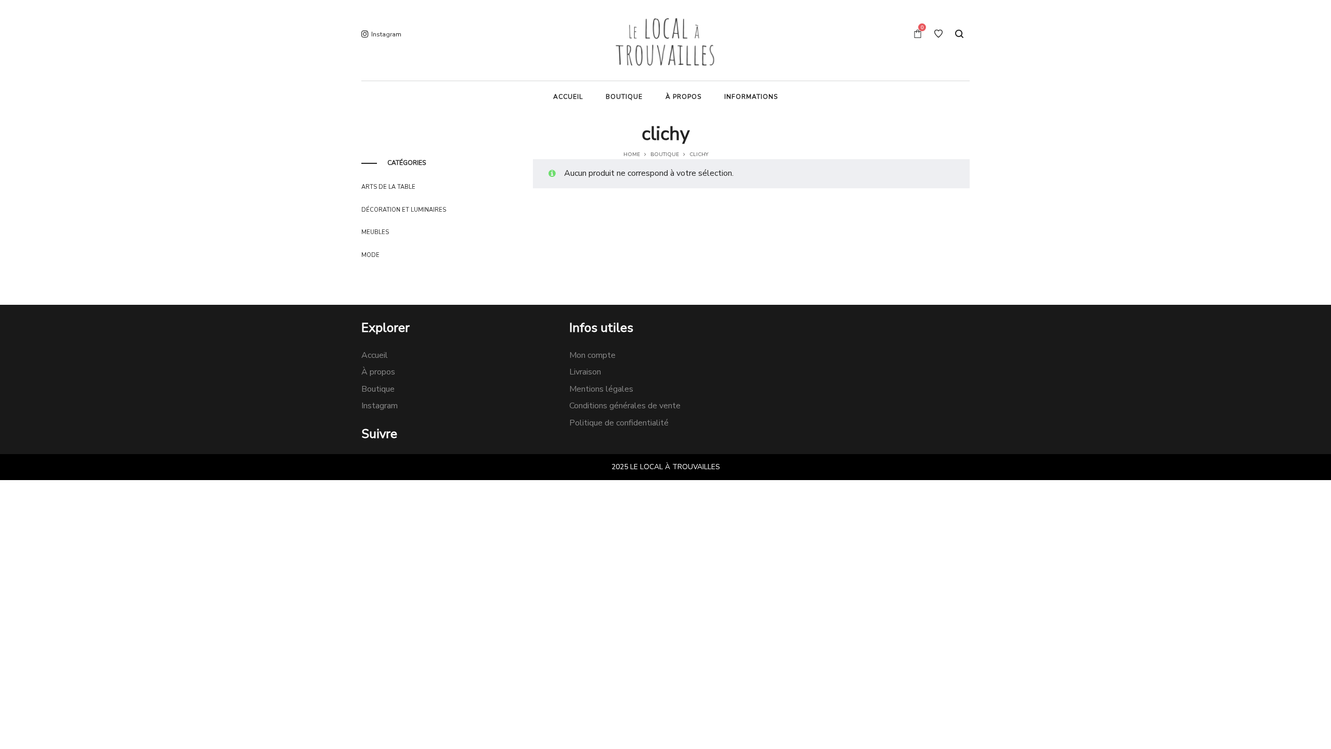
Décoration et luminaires (403, 210)
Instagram (379, 405)
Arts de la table (388, 187)
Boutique (664, 154)
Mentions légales (601, 389)
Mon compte (592, 355)
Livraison (585, 372)
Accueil (374, 355)
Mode (370, 255)
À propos (378, 372)
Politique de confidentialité (619, 423)
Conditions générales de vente (625, 405)
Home (631, 154)
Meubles (375, 232)
